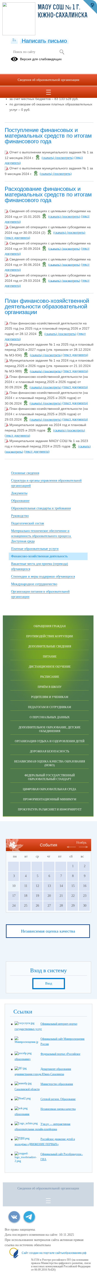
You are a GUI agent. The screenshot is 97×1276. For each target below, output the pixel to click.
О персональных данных (50, 717)
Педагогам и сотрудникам (49, 707)
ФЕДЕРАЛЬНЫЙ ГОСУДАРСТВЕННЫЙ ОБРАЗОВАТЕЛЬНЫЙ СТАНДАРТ (49, 777)
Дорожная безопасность (49, 751)
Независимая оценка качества (48, 931)
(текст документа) (17, 237)
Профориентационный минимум (49, 799)
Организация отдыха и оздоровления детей (50, 741)
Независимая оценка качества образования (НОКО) (49, 763)
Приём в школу (50, 687)
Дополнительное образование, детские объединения (50, 729)
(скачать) (48, 158)
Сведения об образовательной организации (48, 80)
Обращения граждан (50, 626)
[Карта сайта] (14, 40)
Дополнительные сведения (49, 646)
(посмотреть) (64, 158)
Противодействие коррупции (49, 636)
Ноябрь (81, 842)
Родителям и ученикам (49, 697)
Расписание (49, 676)
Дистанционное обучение (50, 666)
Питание (50, 656)
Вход (48, 983)
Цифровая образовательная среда (49, 789)
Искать (62, 52)
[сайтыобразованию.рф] (90, 7)
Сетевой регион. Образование (58, 1099)
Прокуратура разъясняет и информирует (49, 809)
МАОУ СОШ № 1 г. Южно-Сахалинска (63, 11)
